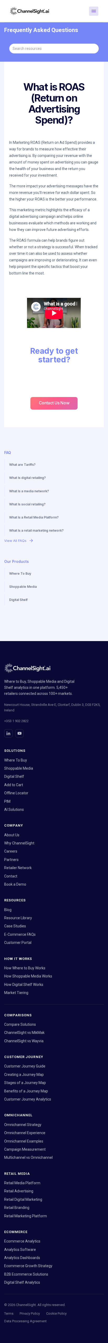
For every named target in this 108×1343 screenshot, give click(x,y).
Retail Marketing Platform (25, 1216)
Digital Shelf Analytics (22, 1282)
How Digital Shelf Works (23, 984)
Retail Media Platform (22, 1183)
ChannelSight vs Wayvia (24, 1041)
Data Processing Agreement (25, 1321)
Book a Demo (15, 884)
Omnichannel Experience (24, 1133)
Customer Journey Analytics (27, 1099)
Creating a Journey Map (24, 1074)
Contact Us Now (54, 402)
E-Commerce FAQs (20, 934)
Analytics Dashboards (22, 1258)
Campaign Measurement (25, 1149)
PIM (7, 801)
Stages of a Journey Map (25, 1083)
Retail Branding (16, 1207)
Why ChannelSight (19, 843)
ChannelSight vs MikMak (24, 1032)
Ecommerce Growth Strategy (28, 1266)
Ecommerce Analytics (22, 1241)
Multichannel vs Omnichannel (28, 1157)
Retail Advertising (18, 1191)
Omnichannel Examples (23, 1141)
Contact (10, 876)
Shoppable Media (18, 768)
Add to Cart (13, 785)
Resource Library (18, 918)
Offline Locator (16, 793)
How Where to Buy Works (24, 968)
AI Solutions (14, 809)
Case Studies (15, 926)
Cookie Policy (56, 1313)
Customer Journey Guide (24, 1066)
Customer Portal (17, 942)
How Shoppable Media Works (28, 976)
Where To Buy (15, 760)
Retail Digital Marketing (23, 1199)
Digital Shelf (14, 776)
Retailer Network (18, 868)
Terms (8, 1313)
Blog (8, 910)
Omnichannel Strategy (22, 1125)
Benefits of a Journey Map (26, 1091)
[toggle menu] (93, 11)
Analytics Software (20, 1249)
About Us (11, 835)
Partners (11, 860)
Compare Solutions (20, 1024)
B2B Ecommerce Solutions (26, 1274)
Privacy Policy (30, 1313)
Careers (10, 851)
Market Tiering (16, 993)
